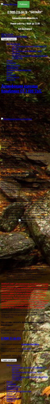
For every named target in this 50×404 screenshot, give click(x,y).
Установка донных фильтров (18, 70)
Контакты (10, 79)
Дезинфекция (12, 67)
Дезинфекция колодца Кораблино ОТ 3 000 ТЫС (21, 88)
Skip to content (7, 34)
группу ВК (26, 348)
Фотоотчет (11, 75)
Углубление (11, 63)
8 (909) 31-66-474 (11, 338)
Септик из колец (13, 65)
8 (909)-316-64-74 (17, 12)
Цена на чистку (12, 77)
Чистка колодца (13, 44)
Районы (23, 4)
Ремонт (9, 60)
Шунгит (9, 72)
